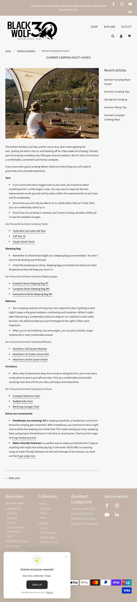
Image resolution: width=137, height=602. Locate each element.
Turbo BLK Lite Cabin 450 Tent (29, 231)
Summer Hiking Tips (115, 107)
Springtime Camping (115, 99)
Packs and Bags (48, 532)
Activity (42, 504)
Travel (43, 518)
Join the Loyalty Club (83, 509)
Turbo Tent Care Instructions (15, 529)
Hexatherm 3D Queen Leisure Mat (31, 354)
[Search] (113, 36)
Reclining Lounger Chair (26, 407)
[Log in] (121, 36)
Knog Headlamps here (24, 438)
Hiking (43, 513)
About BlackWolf (14, 503)
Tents (43, 528)
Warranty (12, 518)
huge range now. (26, 456)
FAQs (9, 536)
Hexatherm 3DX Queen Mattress (30, 349)
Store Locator (12, 546)
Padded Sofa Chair (23, 401)
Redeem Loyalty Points (83, 519)
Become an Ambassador (84, 524)
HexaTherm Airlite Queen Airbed (30, 359)
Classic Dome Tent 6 (24, 242)
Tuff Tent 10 (19, 236)
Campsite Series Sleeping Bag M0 (31, 289)
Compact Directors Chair (26, 396)
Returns (11, 523)
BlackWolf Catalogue (17, 541)
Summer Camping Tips (116, 92)
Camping (45, 508)
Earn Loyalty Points (82, 514)
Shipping (12, 513)
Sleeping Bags (47, 537)
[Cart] (129, 36)
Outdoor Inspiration (26, 51)
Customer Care (13, 509)
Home (8, 51)
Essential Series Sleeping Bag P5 (30, 283)
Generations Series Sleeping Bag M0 (32, 294)
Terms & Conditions (16, 552)
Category (43, 523)
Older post (14, 478)
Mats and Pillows (49, 542)
